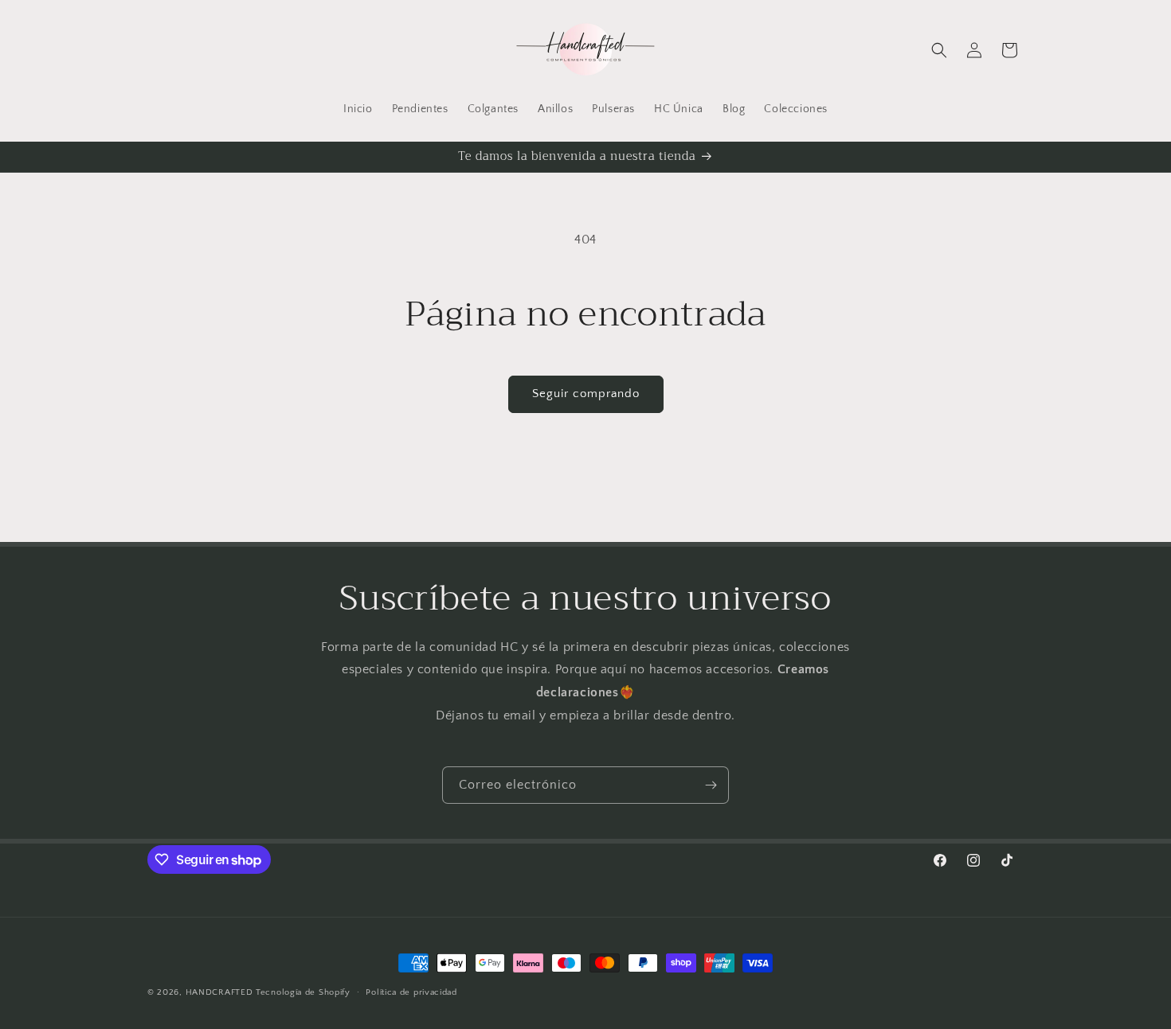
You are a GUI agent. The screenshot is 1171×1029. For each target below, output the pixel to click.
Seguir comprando (586, 393)
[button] (939, 50)
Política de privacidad (411, 992)
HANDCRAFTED (219, 992)
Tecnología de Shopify (303, 992)
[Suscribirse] (710, 785)
